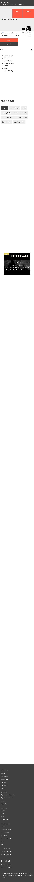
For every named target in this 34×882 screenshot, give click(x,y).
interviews (4, 779)
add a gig (4, 804)
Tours (16, 113)
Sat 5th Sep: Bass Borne (18, 265)
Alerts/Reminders (7, 851)
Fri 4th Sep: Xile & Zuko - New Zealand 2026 (18, 263)
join (2, 814)
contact (3, 826)
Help (14, 6)
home (3, 773)
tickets (3, 801)
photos (3, 782)
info (2, 844)
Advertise (21, 4)
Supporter (6, 6)
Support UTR (9, 63)
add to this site (6, 838)
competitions (5, 820)
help (2, 817)
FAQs (2, 841)
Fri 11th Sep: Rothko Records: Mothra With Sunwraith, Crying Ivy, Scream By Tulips (18, 267)
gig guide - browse (7, 798)
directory (4, 785)
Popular (24, 113)
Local (24, 108)
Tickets (27, 27)
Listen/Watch (7, 113)
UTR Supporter (6, 854)
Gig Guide (26, 29)
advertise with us (7, 829)
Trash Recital (7, 117)
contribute (4, 835)
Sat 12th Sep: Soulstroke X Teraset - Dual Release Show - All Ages (18, 270)
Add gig (5, 4)
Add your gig (9, 56)
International (14, 108)
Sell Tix (13, 4)
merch (3, 788)
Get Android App (6, 868)
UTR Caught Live (20, 117)
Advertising (9, 61)
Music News (25, 31)
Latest (4, 108)
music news (4, 776)
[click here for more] (17, 82)
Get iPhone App (6, 865)
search (6, 13)
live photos (26, 33)
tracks (28, 36)
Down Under (6, 122)
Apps (6, 66)
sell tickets (5, 832)
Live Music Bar (19, 122)
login (3, 811)
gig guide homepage (8, 795)
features (27, 35)
